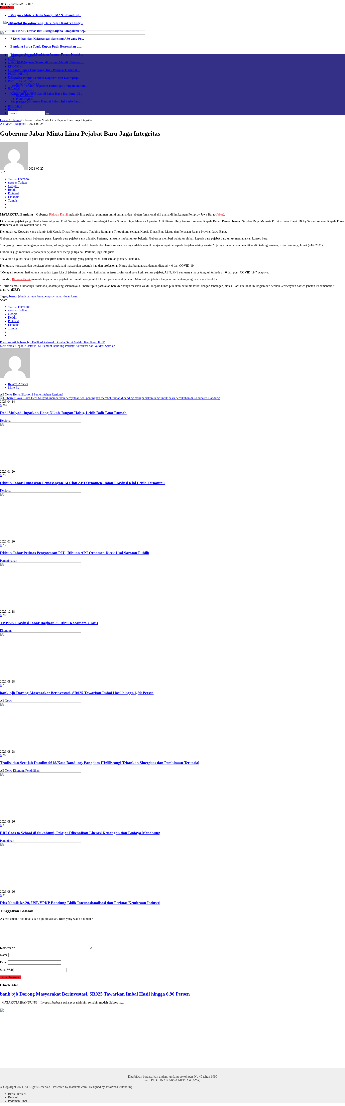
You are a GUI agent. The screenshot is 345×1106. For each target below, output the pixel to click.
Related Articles (18, 384)
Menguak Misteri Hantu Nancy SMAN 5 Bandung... (44, 15)
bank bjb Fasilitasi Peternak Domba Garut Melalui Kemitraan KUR (52, 342)
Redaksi (13, 109)
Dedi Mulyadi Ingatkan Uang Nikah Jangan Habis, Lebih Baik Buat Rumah (63, 413)
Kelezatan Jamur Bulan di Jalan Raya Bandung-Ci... (45, 93)
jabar (27, 296)
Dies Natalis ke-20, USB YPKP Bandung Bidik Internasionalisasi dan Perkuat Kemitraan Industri (80, 903)
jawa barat (37, 296)
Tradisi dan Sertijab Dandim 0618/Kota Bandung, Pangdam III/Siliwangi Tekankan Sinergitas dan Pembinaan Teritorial (99, 763)
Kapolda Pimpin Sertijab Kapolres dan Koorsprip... (44, 77)
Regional (20, 123)
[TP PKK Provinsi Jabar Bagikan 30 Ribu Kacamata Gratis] (40, 608)
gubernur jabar (15, 296)
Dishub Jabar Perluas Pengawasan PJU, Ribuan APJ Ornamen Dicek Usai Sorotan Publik (74, 553)
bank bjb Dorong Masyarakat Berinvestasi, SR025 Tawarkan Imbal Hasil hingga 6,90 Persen (77, 693)
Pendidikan (32, 770)
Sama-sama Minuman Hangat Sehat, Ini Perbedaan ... (45, 101)
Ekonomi (27, 394)
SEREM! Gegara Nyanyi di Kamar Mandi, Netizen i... (46, 62)
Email (3, 962)
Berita (17, 394)
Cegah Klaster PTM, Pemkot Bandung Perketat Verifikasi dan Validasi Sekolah (57, 346)
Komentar (7, 948)
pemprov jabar (53, 296)
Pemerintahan (42, 394)
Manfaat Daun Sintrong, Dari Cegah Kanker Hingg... (45, 23)
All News (14, 120)
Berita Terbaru (17, 1093)
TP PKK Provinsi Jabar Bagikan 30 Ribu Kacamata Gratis (49, 623)
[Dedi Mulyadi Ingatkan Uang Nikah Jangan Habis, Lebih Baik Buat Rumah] (110, 398)
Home (4, 120)
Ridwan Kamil (58, 214)
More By (14, 387)
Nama (4, 955)
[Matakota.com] (19, 23)
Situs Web (6, 969)
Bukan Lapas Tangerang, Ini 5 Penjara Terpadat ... (44, 70)
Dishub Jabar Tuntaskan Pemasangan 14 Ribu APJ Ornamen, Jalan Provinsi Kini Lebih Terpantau (82, 483)
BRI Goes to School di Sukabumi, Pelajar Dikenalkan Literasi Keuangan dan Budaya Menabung (80, 833)
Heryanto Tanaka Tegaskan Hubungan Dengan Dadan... (47, 85)
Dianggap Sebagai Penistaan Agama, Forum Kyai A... (45, 54)
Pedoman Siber (17, 1101)
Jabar (219, 214)
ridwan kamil (70, 296)
